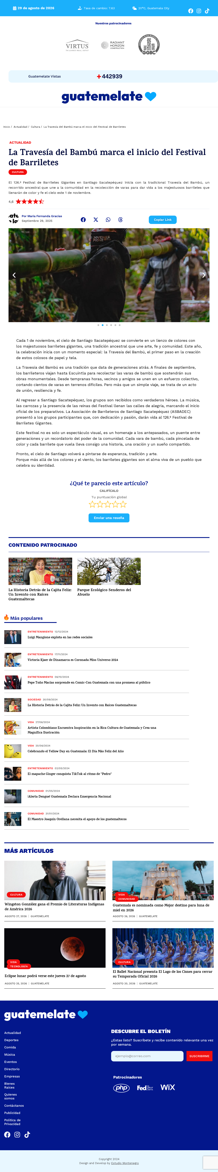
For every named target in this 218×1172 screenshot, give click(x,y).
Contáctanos (14, 1106)
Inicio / (7, 126)
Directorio (12, 1069)
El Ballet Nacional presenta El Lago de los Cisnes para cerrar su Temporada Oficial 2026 (162, 974)
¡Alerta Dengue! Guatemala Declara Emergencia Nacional (69, 797)
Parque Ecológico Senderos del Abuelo (104, 592)
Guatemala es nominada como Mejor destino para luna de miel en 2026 (161, 908)
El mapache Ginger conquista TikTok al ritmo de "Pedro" (70, 774)
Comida (10, 1047)
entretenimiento (40, 631)
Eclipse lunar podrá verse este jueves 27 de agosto (45, 976)
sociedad (34, 699)
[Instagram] (199, 11)
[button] (83, 219)
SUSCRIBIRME (199, 1056)
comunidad (36, 790)
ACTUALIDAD (20, 142)
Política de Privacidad (12, 1122)
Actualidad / (21, 126)
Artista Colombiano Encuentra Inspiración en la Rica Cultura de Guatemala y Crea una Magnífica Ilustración (92, 731)
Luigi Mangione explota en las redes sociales (60, 637)
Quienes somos (10, 1096)
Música (9, 1055)
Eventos (10, 1062)
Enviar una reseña (109, 518)
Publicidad (12, 1113)
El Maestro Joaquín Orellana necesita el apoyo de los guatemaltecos (77, 819)
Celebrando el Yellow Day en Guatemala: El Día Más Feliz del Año (76, 751)
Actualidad (12, 1033)
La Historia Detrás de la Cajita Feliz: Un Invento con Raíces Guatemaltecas (40, 595)
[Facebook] (190, 11)
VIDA (31, 722)
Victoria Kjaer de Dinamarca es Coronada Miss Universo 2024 (73, 660)
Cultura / (36, 126)
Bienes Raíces (9, 1085)
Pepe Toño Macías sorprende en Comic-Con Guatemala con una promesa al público (89, 683)
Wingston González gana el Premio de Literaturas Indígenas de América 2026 (54, 907)
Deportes (11, 1040)
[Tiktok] (207, 11)
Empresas (12, 1076)
